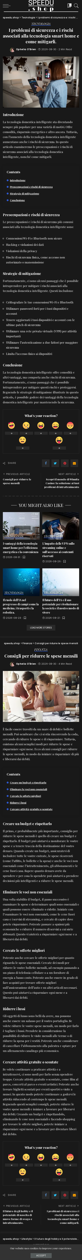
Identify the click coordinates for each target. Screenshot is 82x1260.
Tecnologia (41, 24)
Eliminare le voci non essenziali (28, 789)
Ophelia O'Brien (26, 49)
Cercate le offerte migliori (25, 796)
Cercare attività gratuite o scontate (31, 809)
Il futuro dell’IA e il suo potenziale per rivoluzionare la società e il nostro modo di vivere (60, 606)
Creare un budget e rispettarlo (28, 782)
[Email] (74, 463)
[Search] (75, 5)
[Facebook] (46, 463)
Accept (41, 1255)
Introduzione (17, 180)
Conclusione (17, 200)
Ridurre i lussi (18, 802)
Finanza (41, 649)
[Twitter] (55, 463)
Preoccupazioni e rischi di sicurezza (31, 186)
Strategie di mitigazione (24, 193)
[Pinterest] (65, 463)
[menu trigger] (7, 5)
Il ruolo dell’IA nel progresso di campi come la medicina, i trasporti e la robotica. (21, 606)
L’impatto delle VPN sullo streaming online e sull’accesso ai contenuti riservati (58, 550)
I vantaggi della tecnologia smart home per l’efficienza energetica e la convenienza (20, 548)
